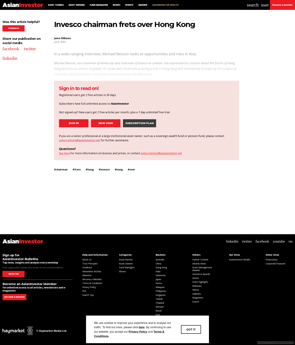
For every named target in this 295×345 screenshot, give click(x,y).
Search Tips (88, 295)
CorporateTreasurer (275, 263)
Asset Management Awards (202, 269)
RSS (84, 291)
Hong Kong (161, 267)
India (158, 271)
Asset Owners (126, 263)
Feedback (13, 28)
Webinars (197, 285)
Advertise (87, 275)
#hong (90, 169)
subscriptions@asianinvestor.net (79, 140)
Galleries (196, 293)
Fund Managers (127, 267)
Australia (160, 259)
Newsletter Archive (91, 271)
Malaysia (160, 287)
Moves (122, 271)
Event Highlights (200, 281)
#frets (77, 169)
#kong (119, 169)
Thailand (160, 302)
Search (195, 301)
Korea (159, 283)
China (158, 263)
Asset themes (126, 259)
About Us (87, 259)
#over (131, 169)
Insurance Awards (201, 274)
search (253, 4)
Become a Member (92, 279)
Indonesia (160, 275)
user (265, 4)
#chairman (61, 169)
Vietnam (160, 306)
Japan (158, 279)
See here (64, 153)
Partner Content (200, 259)
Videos (195, 289)
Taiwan (159, 298)
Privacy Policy (89, 287)
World (158, 310)
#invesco (104, 169)
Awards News (199, 263)
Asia (158, 314)
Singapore (161, 295)
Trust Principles (90, 263)
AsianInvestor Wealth (239, 259)
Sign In (74, 123)
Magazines (197, 297)
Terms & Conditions (92, 283)
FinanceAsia (271, 259)
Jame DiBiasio (62, 38)
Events (195, 278)
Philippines (161, 291)
